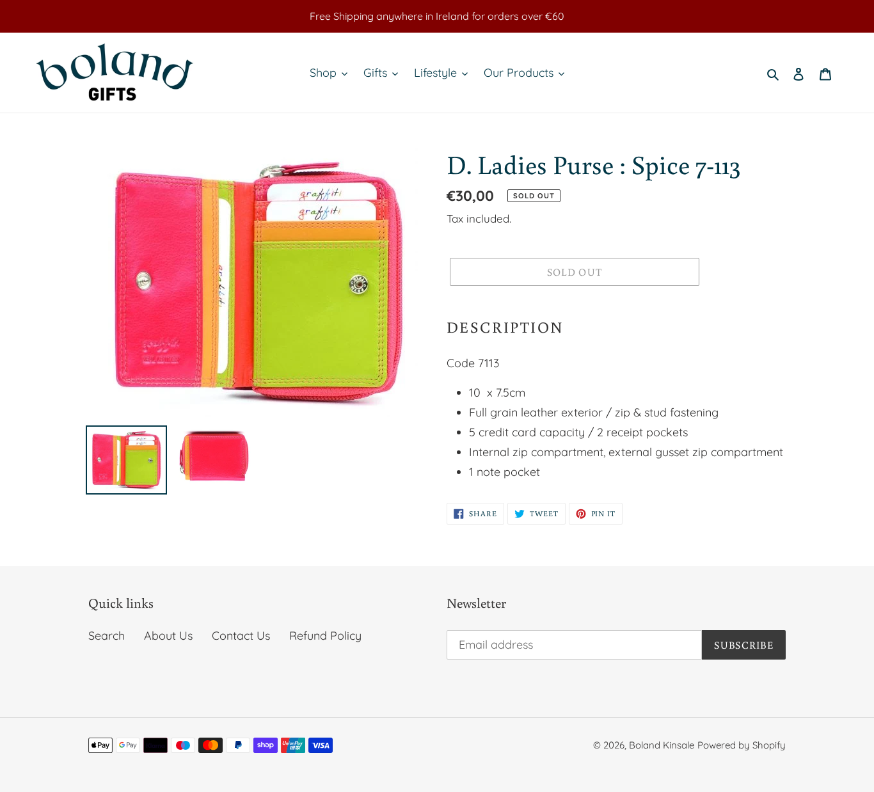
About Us (168, 635)
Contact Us (241, 635)
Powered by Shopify (741, 745)
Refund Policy (325, 635)
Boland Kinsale (661, 745)
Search (106, 635)
